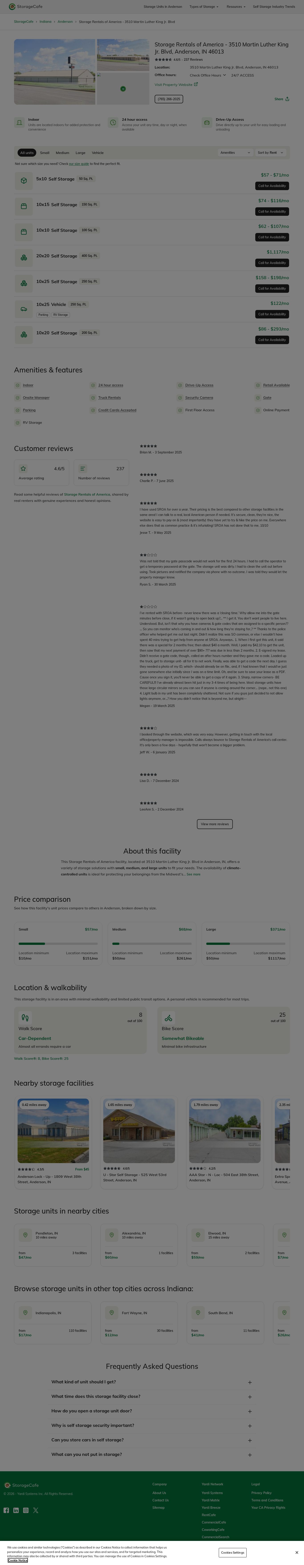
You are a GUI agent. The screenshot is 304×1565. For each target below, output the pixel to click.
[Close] (297, 1552)
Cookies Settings (232, 1552)
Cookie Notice (17, 1560)
